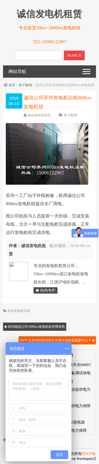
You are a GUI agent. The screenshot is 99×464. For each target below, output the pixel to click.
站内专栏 (47, 290)
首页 (12, 85)
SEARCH (74, 55)
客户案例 (25, 85)
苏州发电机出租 (18, 311)
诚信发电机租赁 (39, 115)
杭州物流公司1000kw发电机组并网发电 (36, 327)
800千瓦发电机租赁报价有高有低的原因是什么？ (56, 340)
